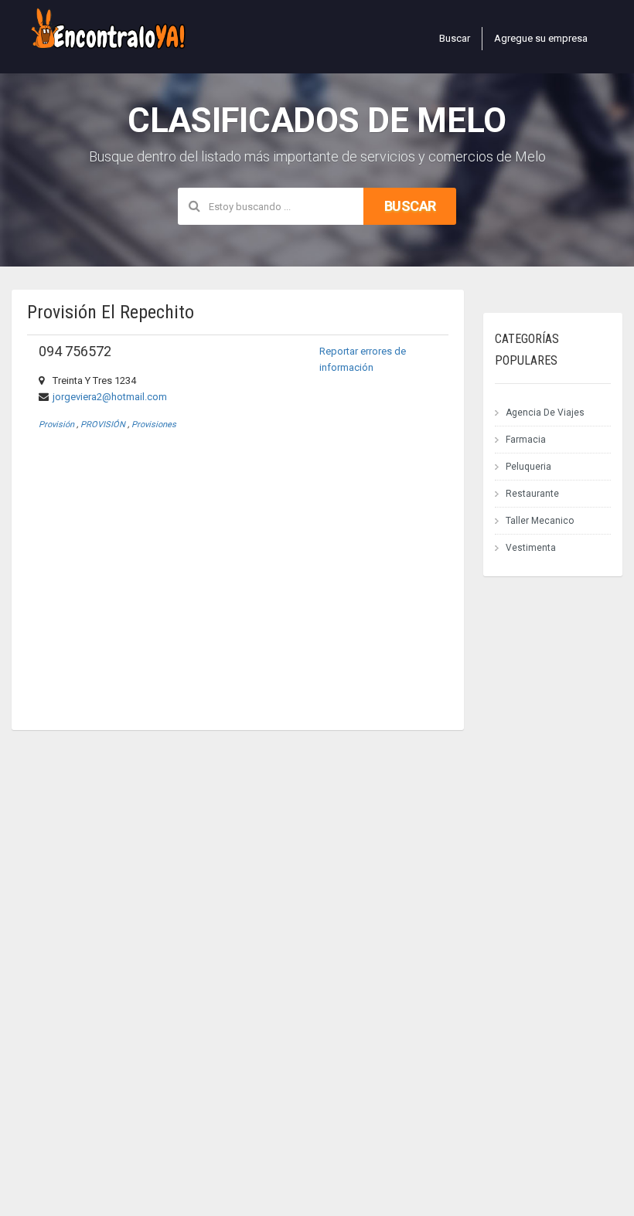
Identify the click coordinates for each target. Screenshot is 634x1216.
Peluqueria (528, 466)
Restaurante (532, 493)
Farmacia (526, 439)
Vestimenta (531, 547)
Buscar (454, 38)
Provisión (56, 424)
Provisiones (153, 424)
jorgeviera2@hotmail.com (110, 397)
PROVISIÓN (102, 424)
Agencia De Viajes (545, 412)
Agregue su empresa (541, 38)
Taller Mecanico (540, 520)
